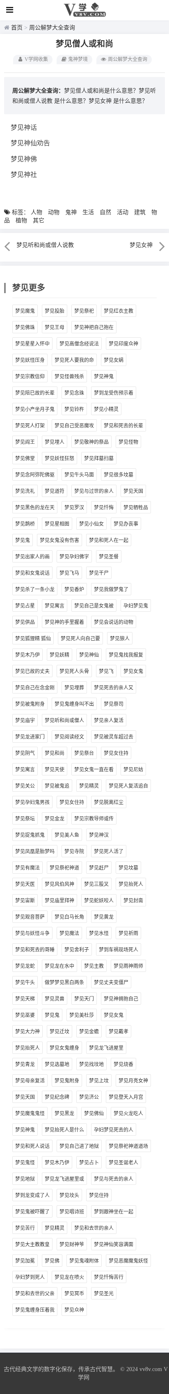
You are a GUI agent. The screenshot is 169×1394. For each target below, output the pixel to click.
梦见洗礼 (25, 491)
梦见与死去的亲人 (113, 1179)
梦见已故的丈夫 (32, 671)
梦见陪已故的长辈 (35, 393)
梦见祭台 (84, 753)
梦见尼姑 (133, 770)
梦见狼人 (120, 639)
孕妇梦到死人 (30, 1277)
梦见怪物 (128, 442)
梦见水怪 (99, 933)
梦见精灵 (89, 786)
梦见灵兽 (54, 999)
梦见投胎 (54, 311)
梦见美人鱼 (67, 835)
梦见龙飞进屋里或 (64, 1179)
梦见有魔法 (27, 868)
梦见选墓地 (57, 1064)
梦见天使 (54, 770)
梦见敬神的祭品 (91, 442)
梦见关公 (25, 786)
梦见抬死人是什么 (64, 1130)
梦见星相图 (57, 524)
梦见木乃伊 (27, 655)
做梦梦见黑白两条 (64, 982)
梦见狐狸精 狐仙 (33, 639)
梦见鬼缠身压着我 (35, 1310)
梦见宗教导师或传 (94, 819)
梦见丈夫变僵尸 (111, 982)
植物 (21, 220)
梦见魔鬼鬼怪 (30, 1113)
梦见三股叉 (96, 884)
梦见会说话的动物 (113, 622)
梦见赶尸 (99, 868)
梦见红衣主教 (118, 311)
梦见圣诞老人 (123, 1163)
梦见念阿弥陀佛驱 (35, 475)
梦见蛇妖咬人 (99, 901)
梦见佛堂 (25, 458)
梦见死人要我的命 (74, 360)
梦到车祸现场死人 (118, 950)
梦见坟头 (69, 1195)
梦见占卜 (89, 1163)
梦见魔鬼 (25, 311)
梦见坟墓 (128, 868)
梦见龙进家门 (30, 737)
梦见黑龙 (64, 1113)
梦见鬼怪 (25, 1163)
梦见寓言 (54, 606)
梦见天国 (133, 491)
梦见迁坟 (59, 1032)
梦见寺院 (74, 851)
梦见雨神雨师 (128, 966)
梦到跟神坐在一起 (113, 1212)
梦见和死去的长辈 (123, 426)
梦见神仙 (89, 655)
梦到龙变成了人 (32, 1195)
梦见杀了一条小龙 (35, 589)
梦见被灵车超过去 (113, 737)
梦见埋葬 (74, 688)
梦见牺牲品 (135, 508)
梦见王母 (54, 327)
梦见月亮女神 (133, 1081)
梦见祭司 (113, 704)
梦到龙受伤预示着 (113, 393)
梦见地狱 (25, 1179)
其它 (38, 220)
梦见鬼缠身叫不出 (74, 704)
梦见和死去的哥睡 (35, 950)
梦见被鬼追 (57, 786)
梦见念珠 (74, 393)
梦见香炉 (74, 589)
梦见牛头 (25, 982)
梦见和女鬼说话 (32, 573)
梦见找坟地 (91, 1064)
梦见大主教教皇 (32, 1244)
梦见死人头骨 (74, 671)
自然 (105, 212)
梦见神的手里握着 (64, 622)
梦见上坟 (99, 1081)
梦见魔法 (69, 933)
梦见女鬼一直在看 (94, 770)
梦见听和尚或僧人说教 (45, 245)
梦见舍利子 (76, 950)
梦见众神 (74, 1310)
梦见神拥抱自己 (121, 999)
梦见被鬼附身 (30, 704)
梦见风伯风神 (59, 884)
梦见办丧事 (126, 524)
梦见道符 (54, 491)
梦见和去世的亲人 (94, 1228)
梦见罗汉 (74, 508)
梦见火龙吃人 (128, 1113)
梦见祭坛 (25, 819)
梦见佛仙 (94, 1113)
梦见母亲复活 (30, 1081)
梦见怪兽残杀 (69, 377)
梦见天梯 (25, 999)
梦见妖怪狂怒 (59, 458)
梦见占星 (25, 606)
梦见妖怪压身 (30, 360)
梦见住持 (99, 1195)
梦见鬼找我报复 (126, 655)
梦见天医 (25, 884)
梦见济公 (89, 1097)
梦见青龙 (25, 1064)
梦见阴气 (25, 753)
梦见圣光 (104, 1294)
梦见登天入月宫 (126, 1097)
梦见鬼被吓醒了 (32, 1212)
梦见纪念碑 (57, 1097)
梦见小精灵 (106, 409)
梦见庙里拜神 (59, 901)
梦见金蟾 (89, 1032)
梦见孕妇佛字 (74, 557)
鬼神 (71, 212)
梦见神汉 (99, 835)
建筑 (140, 212)
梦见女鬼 (133, 671)
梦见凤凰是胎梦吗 (35, 851)
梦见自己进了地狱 (79, 1146)
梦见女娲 (113, 360)
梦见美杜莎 (81, 1015)
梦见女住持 (116, 753)
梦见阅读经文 (69, 737)
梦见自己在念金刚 (35, 688)
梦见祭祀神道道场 (128, 1146)
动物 (53, 212)
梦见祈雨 (128, 933)
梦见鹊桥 (25, 524)
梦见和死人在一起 (108, 540)
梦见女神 (100, 101)
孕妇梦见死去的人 (113, 1130)
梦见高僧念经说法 (79, 344)
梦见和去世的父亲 (35, 1294)
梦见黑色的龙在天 (35, 508)
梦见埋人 (54, 442)
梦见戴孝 (118, 1032)
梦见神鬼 (104, 377)
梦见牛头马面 (79, 475)
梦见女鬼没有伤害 (59, 540)
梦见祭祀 (84, 311)
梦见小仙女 (91, 524)
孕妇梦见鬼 (135, 606)
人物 (36, 212)
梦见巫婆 (25, 1015)
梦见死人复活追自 (128, 786)
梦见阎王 (25, 442)
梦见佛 (52, 1261)
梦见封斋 (133, 901)
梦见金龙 (54, 819)
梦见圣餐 (109, 557)
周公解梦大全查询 (52, 28)
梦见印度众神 (123, 344)
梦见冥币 (74, 1294)
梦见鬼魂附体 (84, 1261)
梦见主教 (94, 966)
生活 (88, 212)
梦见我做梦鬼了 (111, 589)
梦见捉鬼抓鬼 (30, 835)
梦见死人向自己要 (80, 639)
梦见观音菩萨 (30, 917)
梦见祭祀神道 (64, 868)
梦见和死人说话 (32, 1146)
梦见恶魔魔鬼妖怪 (128, 1261)
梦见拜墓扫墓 (99, 458)
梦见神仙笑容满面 (113, 1244)
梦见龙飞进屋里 (106, 1048)
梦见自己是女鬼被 (94, 606)
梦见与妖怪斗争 (32, 933)
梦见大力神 (27, 1032)
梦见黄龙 (104, 917)
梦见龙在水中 (59, 966)
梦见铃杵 (74, 409)
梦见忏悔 (104, 508)
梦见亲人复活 (108, 720)
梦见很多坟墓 (118, 475)
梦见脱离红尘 (108, 802)
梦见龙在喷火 (69, 1277)
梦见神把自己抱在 (94, 327)
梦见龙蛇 (25, 966)
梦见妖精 (59, 655)
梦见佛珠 (25, 327)
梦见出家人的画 (32, 557)
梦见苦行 (25, 1228)
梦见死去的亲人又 (113, 688)
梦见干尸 (99, 573)
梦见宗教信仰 (30, 377)
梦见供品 (25, 622)
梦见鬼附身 (67, 1081)
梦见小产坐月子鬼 (35, 409)
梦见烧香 (123, 1064)
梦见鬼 (22, 540)
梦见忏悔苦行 (108, 1277)
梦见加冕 (25, 1261)
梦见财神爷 (71, 1244)
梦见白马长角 (69, 917)
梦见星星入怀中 (32, 344)
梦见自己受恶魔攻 (74, 426)
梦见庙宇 (25, 720)
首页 (17, 28)
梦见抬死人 (131, 884)
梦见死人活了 (108, 851)
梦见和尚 (54, 753)
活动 (122, 212)
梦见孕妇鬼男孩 (32, 802)
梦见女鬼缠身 (64, 1048)
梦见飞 (106, 671)
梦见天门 (84, 999)
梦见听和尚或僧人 (64, 720)
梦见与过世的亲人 (94, 491)
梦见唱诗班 (71, 1212)
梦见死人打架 (30, 426)
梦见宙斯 (25, 901)
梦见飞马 (69, 573)
